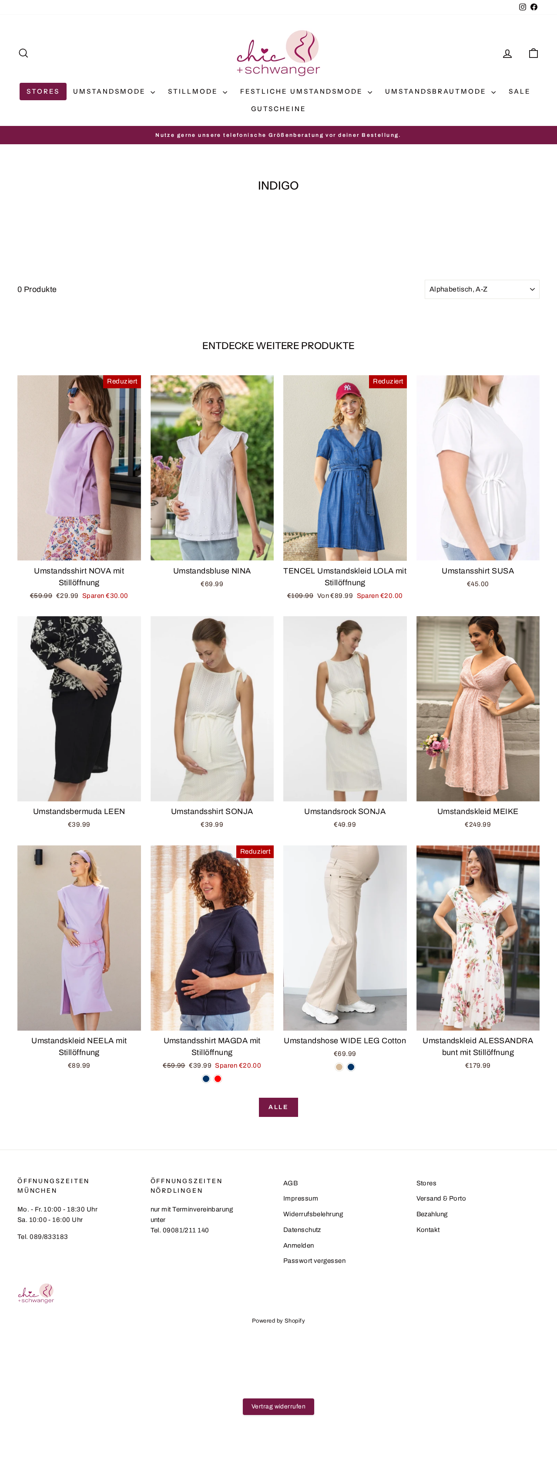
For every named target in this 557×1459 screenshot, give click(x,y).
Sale (520, 91)
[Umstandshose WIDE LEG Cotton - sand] (339, 1067)
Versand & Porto (441, 1198)
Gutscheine (278, 109)
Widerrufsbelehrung (313, 1214)
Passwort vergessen (314, 1260)
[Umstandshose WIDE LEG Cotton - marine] (351, 1067)
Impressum (300, 1198)
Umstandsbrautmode (437, 91)
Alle (278, 1107)
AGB (290, 1183)
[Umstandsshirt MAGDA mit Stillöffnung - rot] (218, 1079)
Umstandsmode (110, 91)
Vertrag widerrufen (278, 1406)
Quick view (79, 550)
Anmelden (298, 1245)
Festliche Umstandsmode (303, 91)
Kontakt (428, 1229)
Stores (43, 91)
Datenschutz (302, 1229)
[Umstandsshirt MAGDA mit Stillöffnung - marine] (206, 1079)
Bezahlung (432, 1214)
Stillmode (194, 91)
